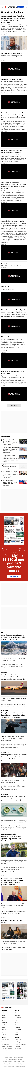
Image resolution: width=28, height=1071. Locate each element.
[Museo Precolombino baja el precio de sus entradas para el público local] (14, 326)
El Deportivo (5, 752)
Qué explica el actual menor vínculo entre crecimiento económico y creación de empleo (14, 705)
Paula (3, 918)
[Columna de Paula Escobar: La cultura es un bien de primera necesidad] (14, 69)
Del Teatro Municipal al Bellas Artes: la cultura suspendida (11, 151)
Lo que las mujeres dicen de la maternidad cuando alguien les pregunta (13, 942)
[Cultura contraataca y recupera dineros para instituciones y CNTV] (14, 102)
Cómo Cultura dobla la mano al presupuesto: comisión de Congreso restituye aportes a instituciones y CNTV (13, 116)
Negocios (4, 672)
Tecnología (4, 794)
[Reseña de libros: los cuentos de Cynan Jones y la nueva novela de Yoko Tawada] (14, 850)
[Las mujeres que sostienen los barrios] (14, 931)
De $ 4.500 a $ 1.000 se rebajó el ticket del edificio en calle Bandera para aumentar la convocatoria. (14, 315)
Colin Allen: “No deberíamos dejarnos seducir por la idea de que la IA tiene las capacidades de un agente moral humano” (14, 745)
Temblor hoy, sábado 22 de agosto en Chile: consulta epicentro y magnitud (10, 466)
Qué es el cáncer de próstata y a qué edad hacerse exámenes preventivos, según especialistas (11, 450)
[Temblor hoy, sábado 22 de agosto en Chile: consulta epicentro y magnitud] (23, 466)
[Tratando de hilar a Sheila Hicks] (14, 252)
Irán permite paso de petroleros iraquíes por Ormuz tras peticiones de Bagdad (13, 912)
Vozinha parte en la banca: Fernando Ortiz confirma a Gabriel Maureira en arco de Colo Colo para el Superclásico (14, 758)
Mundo (3, 876)
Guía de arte (5, 287)
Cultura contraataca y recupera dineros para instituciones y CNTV (13, 80)
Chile (2, 633)
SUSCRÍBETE (14, 576)
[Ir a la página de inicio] (11, 7)
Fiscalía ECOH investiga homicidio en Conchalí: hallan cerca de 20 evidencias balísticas (12, 666)
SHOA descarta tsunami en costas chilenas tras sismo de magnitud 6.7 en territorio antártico (13, 637)
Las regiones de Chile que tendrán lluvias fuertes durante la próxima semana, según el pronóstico (13, 715)
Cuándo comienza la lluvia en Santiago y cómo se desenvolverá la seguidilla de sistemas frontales (10, 442)
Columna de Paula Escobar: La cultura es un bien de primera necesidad (11, 56)
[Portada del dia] (14, 544)
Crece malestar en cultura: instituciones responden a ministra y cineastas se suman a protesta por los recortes (13, 185)
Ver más (14, 405)
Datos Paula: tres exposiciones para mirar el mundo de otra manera (13, 948)
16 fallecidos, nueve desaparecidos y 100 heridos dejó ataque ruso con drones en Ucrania (12, 905)
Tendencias (4, 710)
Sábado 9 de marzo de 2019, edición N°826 (11, 266)
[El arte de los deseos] (14, 360)
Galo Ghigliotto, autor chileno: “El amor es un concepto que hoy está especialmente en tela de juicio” (14, 861)
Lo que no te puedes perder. (8, 289)
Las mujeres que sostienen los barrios (11, 921)
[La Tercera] (8, 999)
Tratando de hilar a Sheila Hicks (12, 221)
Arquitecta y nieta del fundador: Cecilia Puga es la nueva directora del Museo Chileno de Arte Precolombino (13, 19)
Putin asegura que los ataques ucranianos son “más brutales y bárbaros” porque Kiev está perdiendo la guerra (12, 881)
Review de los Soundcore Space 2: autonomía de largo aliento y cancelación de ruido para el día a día (14, 827)
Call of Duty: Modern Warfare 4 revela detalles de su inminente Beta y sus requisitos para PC (14, 821)
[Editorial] (14, 276)
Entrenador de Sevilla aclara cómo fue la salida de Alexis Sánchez (12, 781)
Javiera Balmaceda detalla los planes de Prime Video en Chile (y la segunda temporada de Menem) (12, 869)
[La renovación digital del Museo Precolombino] (14, 394)
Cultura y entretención (8, 834)
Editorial (4, 263)
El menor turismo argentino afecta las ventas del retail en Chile (13, 699)
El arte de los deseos (8, 337)
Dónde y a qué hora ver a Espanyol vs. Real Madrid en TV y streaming (13, 659)
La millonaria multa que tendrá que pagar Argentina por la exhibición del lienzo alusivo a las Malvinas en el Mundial (13, 787)
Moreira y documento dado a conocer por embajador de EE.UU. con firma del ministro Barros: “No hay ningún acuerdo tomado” (10, 474)
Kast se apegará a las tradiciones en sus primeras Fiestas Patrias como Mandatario (10, 483)
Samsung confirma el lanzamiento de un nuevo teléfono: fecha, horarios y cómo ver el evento (13, 799)
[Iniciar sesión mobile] (26, 7)
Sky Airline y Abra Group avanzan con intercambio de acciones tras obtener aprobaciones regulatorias (13, 677)
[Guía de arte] (14, 299)
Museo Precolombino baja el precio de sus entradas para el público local (13, 311)
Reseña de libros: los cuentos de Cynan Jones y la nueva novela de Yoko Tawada (12, 839)
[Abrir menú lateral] (2, 7)
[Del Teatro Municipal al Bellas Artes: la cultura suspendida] (14, 171)
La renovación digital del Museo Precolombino (12, 372)
